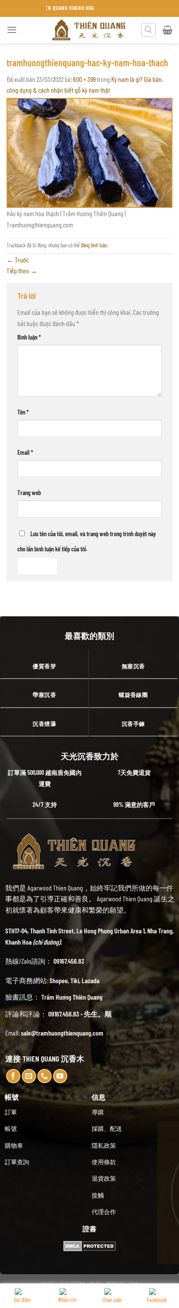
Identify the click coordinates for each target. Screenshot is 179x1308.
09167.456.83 (68, 961)
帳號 (11, 1128)
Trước (18, 260)
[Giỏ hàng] (167, 29)
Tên (23, 412)
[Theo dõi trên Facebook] (13, 1076)
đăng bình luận (94, 245)
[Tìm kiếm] (148, 30)
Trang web (29, 492)
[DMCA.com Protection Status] (89, 1245)
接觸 (98, 1195)
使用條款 (104, 1162)
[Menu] (12, 29)
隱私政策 (104, 1145)
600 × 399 (84, 79)
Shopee (59, 980)
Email (25, 452)
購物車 (14, 1145)
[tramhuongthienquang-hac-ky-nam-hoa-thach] (89, 152)
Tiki (74, 980)
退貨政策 (104, 1178)
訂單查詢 (17, 1162)
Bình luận (29, 337)
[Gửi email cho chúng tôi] (29, 1076)
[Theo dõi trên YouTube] (60, 1076)
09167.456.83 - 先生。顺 (80, 1014)
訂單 (11, 1112)
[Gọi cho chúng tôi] (44, 1076)
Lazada (90, 980)
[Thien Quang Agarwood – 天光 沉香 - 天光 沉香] (89, 30)
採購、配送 (107, 1128)
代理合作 (104, 1211)
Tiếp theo (22, 270)
